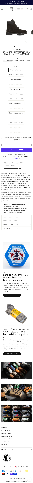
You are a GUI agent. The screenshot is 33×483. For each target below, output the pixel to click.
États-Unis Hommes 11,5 (16, 113)
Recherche (4, 427)
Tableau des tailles (10, 217)
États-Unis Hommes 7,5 (16, 75)
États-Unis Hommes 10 (16, 99)
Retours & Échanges (10, 228)
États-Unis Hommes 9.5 (16, 94)
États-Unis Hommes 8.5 (16, 84)
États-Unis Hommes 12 (16, 118)
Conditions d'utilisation (7, 439)
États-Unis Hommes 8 (16, 80)
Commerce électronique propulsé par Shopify (16, 481)
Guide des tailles (5, 430)
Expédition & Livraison (11, 221)
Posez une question (10, 224)
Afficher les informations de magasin (12, 168)
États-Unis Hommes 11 (16, 108)
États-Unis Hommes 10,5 (16, 104)
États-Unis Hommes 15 (16, 132)
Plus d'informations (12, 295)
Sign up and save (8, 449)
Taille (16, 66)
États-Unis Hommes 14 (16, 128)
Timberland (16, 49)
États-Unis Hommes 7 (16, 70)
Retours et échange (6, 436)
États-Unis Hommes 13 (16, 123)
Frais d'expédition (7, 60)
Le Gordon (4, 444)
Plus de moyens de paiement (16, 154)
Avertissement (5, 442)
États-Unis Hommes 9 (16, 89)
